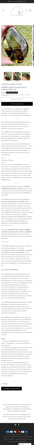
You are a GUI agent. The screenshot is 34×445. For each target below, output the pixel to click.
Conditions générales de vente (23, 439)
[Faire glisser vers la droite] (32, 76)
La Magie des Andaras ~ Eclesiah (19, 434)
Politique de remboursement (10, 436)
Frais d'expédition (5, 94)
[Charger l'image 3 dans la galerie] (26, 76)
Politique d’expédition (9, 439)
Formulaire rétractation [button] (11, 388)
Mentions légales (13, 441)
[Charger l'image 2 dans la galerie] (17, 76)
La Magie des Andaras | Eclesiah (11, 84)
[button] (3, 10)
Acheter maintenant (17, 104)
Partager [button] (5, 383)
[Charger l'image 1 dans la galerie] (8, 76)
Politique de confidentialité (25, 436)
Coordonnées (22, 441)
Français (22, 444)
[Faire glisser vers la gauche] (1, 76)
